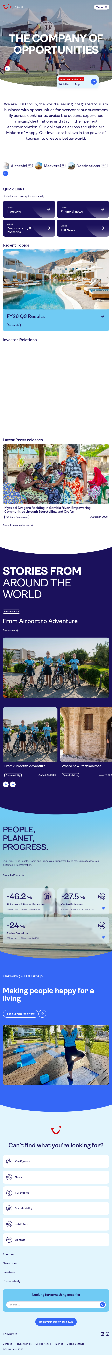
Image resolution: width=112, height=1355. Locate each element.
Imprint (59, 1343)
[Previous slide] (6, 784)
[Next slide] (13, 784)
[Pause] (7, 68)
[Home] (13, 6)
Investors (9, 1272)
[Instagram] (107, 1334)
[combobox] (56, 1304)
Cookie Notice (43, 1343)
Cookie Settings (75, 1343)
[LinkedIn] (102, 1334)
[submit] (102, 1304)
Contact (7, 1343)
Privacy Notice (24, 1343)
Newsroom (10, 1263)
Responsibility (12, 1281)
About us (8, 1254)
